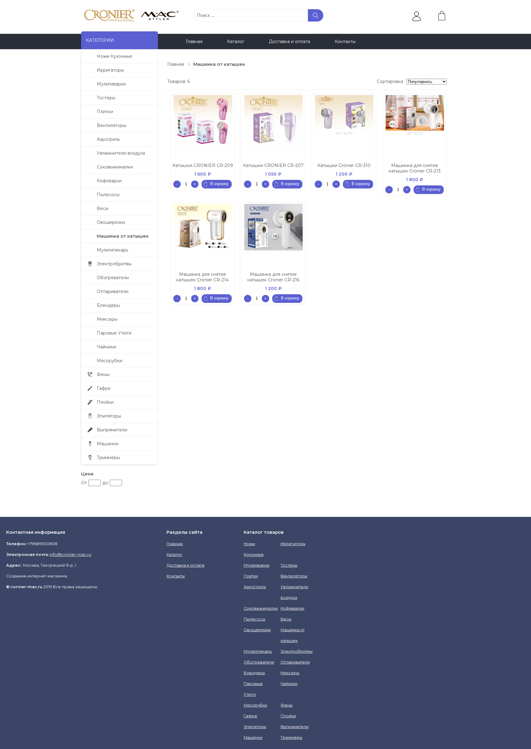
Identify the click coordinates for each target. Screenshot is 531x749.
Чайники (106, 347)
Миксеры (107, 319)
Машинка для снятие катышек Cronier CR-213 (415, 168)
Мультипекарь (112, 250)
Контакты (345, 41)
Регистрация (409, 28)
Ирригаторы (110, 70)
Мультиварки (111, 84)
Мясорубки (109, 360)
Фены (103, 374)
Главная (194, 41)
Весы (102, 208)
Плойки (105, 402)
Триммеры (108, 457)
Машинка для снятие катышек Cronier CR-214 (202, 277)
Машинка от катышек (123, 236)
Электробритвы (114, 264)
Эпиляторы (109, 416)
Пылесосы (108, 194)
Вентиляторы (111, 125)
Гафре (104, 388)
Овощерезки (111, 222)
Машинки (107, 443)
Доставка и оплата (289, 41)
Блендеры (108, 305)
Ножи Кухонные (114, 56)
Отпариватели (112, 291)
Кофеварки (109, 181)
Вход (439, 28)
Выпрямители (112, 430)
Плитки (105, 111)
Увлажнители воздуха (121, 153)
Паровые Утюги (114, 333)
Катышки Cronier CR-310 (344, 165)
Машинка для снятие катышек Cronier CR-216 (273, 277)
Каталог (235, 41)
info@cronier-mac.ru (70, 554)
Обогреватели (113, 277)
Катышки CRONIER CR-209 (202, 165)
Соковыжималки (115, 167)
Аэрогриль (108, 139)
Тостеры (106, 98)
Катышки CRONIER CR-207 (273, 165)
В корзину (219, 183)
